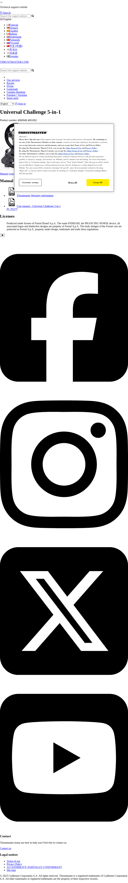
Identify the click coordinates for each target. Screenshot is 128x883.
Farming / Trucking (17, 95)
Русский (14, 42)
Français (13, 24)
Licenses (13, 173)
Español (13, 30)
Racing (10, 83)
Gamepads (12, 89)
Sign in (22, 103)
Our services (13, 80)
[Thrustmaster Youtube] (64, 829)
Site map (11, 870)
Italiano (13, 33)
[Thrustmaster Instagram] (64, 536)
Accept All (97, 182)
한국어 (13, 49)
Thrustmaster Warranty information (35, 195)
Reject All (72, 182)
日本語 (13, 53)
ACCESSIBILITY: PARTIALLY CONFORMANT (34, 867)
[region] (64, 158)
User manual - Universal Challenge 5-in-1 (34, 208)
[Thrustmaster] (31, 67)
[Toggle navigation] (1, 2)
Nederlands (15, 36)
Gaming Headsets (16, 92)
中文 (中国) (15, 46)
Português (14, 39)
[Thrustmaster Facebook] (64, 389)
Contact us (5, 848)
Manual (4, 173)
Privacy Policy (14, 864)
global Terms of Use (66, 154)
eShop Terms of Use (73, 148)
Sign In (6, 12)
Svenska (13, 56)
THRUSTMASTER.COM (14, 62)
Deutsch (13, 27)
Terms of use (13, 861)
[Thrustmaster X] (64, 683)
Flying (10, 86)
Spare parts (12, 98)
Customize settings (30, 182)
